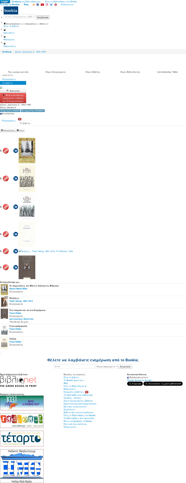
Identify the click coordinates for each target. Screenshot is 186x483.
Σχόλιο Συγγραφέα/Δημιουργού (80, 403)
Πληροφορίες (9, 79)
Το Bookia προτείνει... (74, 380)
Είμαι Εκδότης (93, 71)
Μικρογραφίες (9, 130)
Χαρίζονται (69, 409)
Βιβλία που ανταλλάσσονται (79, 412)
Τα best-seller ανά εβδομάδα (78, 394)
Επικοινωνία (67, 4)
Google (130, 380)
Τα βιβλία (7, 82)
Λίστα (21, 130)
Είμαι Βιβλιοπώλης (130, 71)
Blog (66, 383)
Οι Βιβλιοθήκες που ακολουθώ (79, 418)
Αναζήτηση (42, 17)
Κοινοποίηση (8, 113)
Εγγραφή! (125, 366)
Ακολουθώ (15, 90)
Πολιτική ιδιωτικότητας (75, 423)
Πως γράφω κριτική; (18, 71)
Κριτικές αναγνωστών (75, 406)
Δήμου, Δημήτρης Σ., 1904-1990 (30, 51)
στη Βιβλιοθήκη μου (26, 1)
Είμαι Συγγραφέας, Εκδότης (78, 400)
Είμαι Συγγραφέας (56, 71)
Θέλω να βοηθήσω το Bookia (78, 421)
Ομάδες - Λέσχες (73, 397)
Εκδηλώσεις (70, 388)
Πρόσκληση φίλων (138, 377)
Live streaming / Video (167, 71)
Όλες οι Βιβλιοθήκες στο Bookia (61, 1)
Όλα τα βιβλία (71, 377)
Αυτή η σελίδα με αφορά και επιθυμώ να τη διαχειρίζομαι (13, 98)
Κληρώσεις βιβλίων (74, 391)
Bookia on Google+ (144, 380)
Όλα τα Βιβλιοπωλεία (75, 386)
